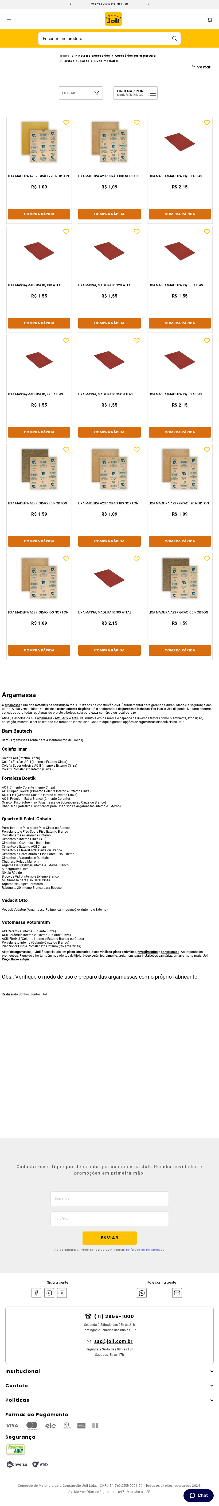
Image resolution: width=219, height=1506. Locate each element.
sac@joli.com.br (113, 1341)
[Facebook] (36, 1293)
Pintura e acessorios (92, 56)
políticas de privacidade (145, 1250)
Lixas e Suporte (76, 61)
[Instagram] (49, 1293)
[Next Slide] (148, 4)
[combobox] (109, 38)
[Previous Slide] (70, 4)
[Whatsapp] (140, 1293)
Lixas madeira (106, 61)
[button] (83, 93)
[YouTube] (62, 1293)
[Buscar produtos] (174, 38)
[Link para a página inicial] (65, 56)
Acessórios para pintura (135, 56)
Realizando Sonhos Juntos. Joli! (25, 994)
